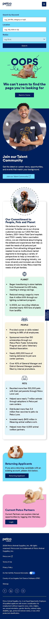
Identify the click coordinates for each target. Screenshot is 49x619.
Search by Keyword (11, 15)
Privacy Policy (8, 567)
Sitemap (5, 584)
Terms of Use (7, 562)
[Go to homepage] (7, 4)
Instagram (23, 591)
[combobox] (24, 29)
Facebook (5, 591)
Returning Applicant (17, 476)
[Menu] (44, 4)
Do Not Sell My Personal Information (15, 573)
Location (6, 24)
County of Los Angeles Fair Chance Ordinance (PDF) (21, 578)
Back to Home (24, 95)
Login (11, 522)
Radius (5, 34)
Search (24, 46)
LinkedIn (11, 591)
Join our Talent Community (17, 176)
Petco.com (6, 556)
